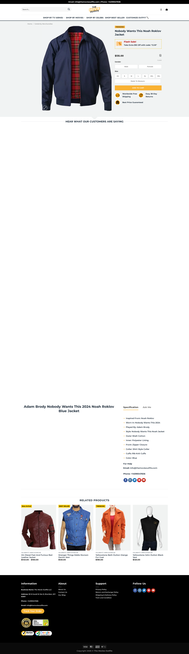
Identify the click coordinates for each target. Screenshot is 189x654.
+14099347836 (138, 474)
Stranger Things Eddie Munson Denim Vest (73, 556)
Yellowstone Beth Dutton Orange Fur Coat (112, 556)
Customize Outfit (136, 18)
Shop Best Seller (115, 18)
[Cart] (167, 9)
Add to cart (138, 88)
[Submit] (69, 9)
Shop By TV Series (53, 18)
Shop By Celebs (95, 18)
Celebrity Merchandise (44, 24)
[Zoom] (45, 108)
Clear (159, 60)
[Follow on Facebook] (125, 480)
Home (29, 24)
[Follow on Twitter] (135, 480)
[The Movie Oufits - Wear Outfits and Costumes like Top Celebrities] (94, 9)
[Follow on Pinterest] (139, 480)
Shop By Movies (74, 18)
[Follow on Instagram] (130, 480)
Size (116, 71)
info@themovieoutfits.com (143, 468)
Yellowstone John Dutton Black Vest (148, 556)
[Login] (161, 9)
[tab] (130, 407)
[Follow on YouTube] (144, 480)
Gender (118, 62)
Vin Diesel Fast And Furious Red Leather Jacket (36, 556)
